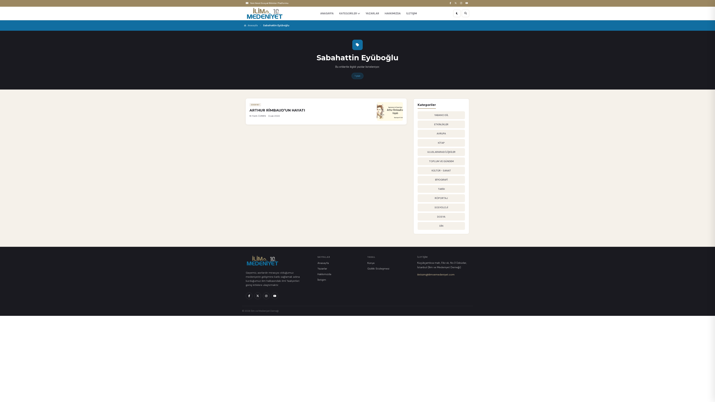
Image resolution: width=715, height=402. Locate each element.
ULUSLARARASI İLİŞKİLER (441, 152)
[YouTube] (467, 3)
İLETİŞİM (411, 13)
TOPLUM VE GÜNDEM (441, 161)
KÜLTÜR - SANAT (441, 170)
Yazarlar (322, 268)
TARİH (441, 189)
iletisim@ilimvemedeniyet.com (436, 274)
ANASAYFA (327, 13)
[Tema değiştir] (457, 13)
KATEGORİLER (348, 13)
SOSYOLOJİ (441, 207)
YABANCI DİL (441, 115)
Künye (371, 263)
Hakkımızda (324, 274)
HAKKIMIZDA (393, 13)
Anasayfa (253, 25)
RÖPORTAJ (441, 198)
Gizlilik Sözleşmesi (378, 268)
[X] (456, 3)
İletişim (321, 279)
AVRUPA (441, 133)
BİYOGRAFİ (441, 179)
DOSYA (441, 216)
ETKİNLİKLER (441, 124)
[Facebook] (451, 3)
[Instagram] (461, 3)
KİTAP (441, 142)
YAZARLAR (372, 13)
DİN (441, 225)
